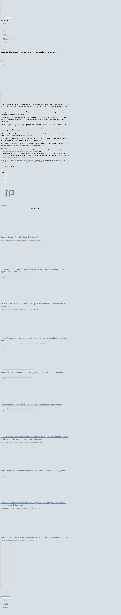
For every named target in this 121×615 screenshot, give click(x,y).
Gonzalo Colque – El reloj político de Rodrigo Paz (20, 237)
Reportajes (5, 39)
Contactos (5, 36)
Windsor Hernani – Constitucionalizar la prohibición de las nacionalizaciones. (32, 372)
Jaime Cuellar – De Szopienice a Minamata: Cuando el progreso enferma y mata (33, 470)
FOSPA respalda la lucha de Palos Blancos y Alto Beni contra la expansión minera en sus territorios (34, 304)
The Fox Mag (19, 594)
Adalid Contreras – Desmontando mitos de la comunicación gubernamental (31, 404)
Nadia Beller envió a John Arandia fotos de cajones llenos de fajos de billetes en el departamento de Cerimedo (33, 503)
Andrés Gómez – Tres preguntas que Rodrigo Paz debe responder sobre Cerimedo (34, 537)
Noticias (6, 49)
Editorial (4, 33)
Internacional (6, 42)
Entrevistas (5, 35)
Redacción (9, 59)
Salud (4, 43)
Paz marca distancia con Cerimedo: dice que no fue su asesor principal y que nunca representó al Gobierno (34, 270)
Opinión (4, 23)
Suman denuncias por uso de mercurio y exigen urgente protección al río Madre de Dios (34, 339)
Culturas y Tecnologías (8, 38)
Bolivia (4, 40)
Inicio (4, 31)
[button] (11, 17)
